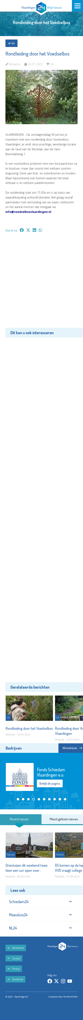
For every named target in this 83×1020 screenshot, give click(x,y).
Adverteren (17, 948)
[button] (18, 799)
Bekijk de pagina (49, 783)
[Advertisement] (41, 283)
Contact (15, 958)
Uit (13, 43)
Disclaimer (17, 979)
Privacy (15, 968)
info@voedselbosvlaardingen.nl (28, 212)
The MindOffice (70, 996)
